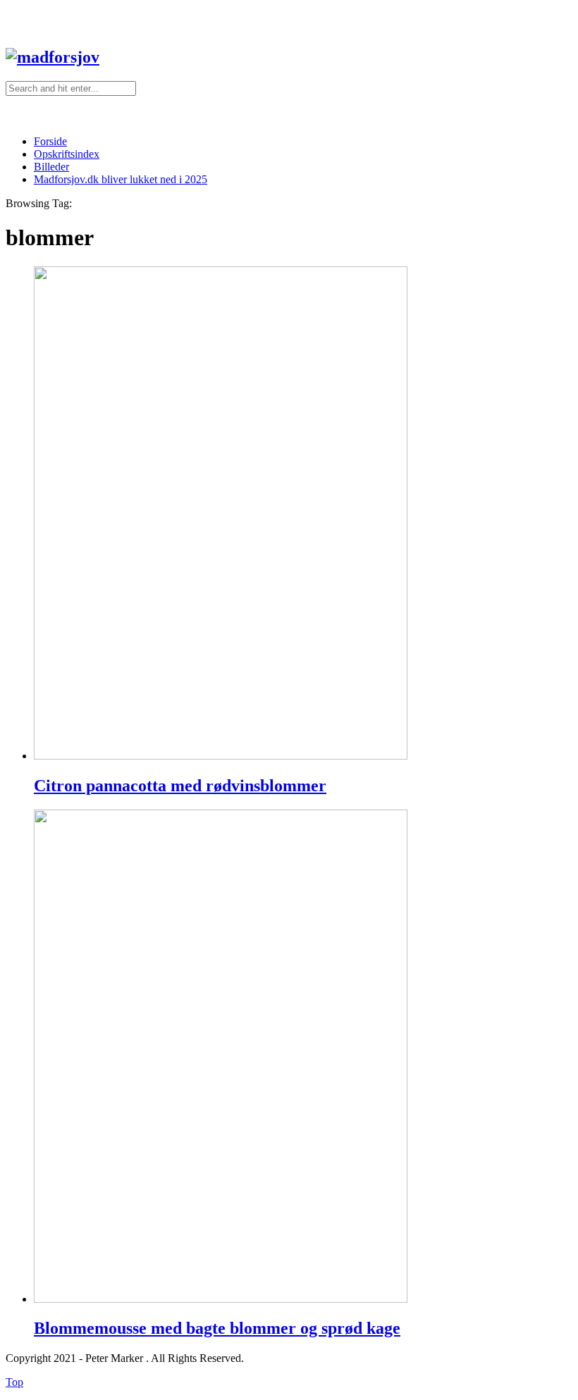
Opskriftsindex (66, 154)
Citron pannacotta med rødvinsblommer (180, 785)
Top (14, 1382)
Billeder (51, 167)
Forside (50, 141)
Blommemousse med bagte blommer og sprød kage (217, 1328)
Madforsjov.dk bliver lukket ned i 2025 (120, 179)
